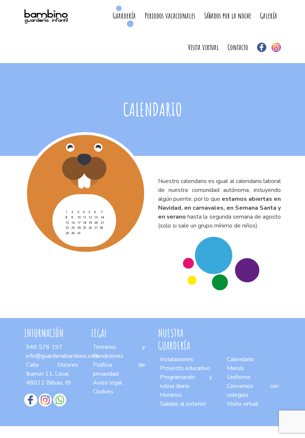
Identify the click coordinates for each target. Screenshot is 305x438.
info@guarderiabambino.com (62, 356)
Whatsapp (59, 399)
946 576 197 (44, 347)
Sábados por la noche (227, 15)
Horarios (171, 395)
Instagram (276, 47)
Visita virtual (203, 47)
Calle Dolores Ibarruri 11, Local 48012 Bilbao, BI (52, 374)
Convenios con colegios (253, 390)
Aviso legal (107, 383)
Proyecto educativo (185, 368)
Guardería (124, 15)
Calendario (240, 359)
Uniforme (239, 377)
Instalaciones (176, 359)
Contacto (238, 47)
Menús (235, 368)
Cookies (103, 392)
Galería (268, 15)
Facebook (261, 47)
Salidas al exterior (183, 404)
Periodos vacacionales (170, 15)
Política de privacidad (119, 369)
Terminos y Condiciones (119, 351)
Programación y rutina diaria (186, 381)
